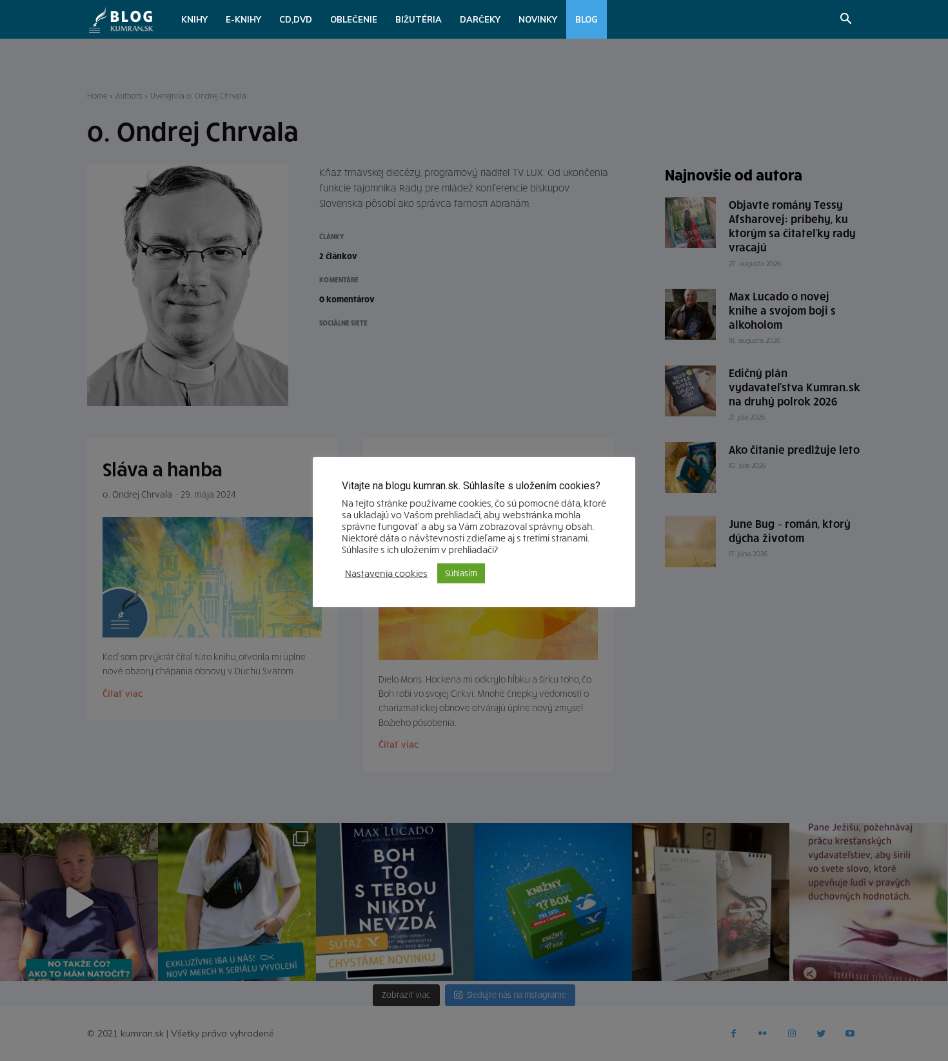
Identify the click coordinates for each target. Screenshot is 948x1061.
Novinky (537, 19)
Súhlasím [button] (461, 573)
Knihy (194, 19)
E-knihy (243, 19)
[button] (845, 20)
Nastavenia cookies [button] (386, 573)
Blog (586, 19)
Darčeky (480, 19)
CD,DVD (295, 19)
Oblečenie (353, 19)
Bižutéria (418, 19)
